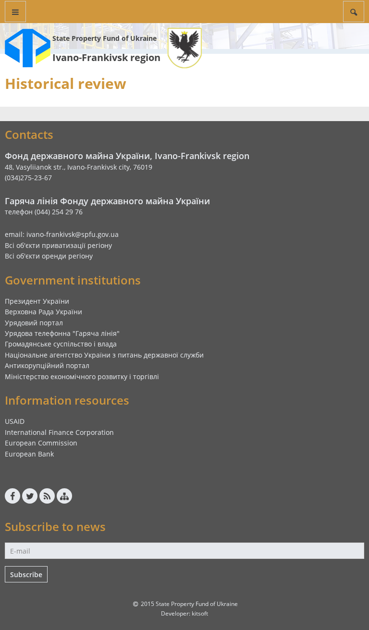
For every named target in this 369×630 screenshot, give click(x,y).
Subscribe (26, 574)
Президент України (37, 301)
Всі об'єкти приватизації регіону (58, 245)
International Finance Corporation (59, 432)
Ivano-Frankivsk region (106, 57)
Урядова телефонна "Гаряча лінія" (62, 333)
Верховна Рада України (43, 311)
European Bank (29, 453)
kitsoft (200, 613)
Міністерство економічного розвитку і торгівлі (82, 376)
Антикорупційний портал (47, 365)
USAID (15, 421)
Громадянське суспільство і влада (61, 343)
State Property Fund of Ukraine (104, 38)
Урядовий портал (34, 322)
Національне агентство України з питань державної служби (104, 354)
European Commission (41, 442)
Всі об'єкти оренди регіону (49, 255)
